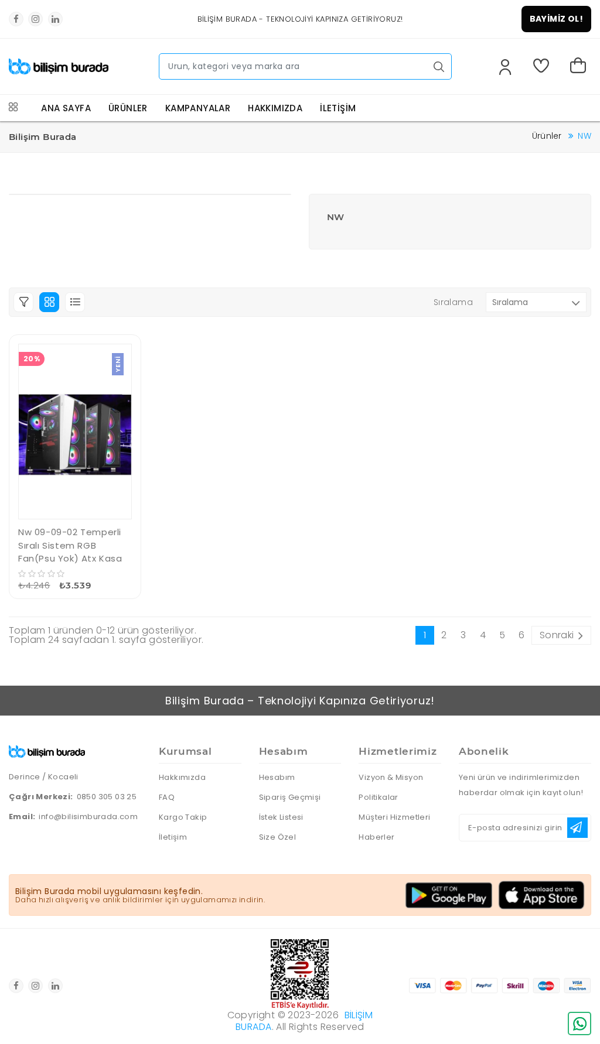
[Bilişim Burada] (47, 749)
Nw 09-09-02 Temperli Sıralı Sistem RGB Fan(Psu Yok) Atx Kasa (70, 545)
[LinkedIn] (55, 19)
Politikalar (378, 797)
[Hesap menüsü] (505, 68)
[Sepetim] (580, 66)
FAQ (167, 797)
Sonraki (557, 635)
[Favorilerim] (543, 66)
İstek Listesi (281, 817)
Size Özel (277, 837)
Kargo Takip (183, 817)
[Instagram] (35, 19)
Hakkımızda (182, 777)
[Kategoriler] (13, 108)
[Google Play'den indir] (448, 895)
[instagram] (35, 985)
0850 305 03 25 (107, 796)
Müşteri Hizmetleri (394, 817)
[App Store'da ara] (541, 895)
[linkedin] (55, 985)
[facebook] (16, 985)
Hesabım (277, 777)
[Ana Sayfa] (58, 63)
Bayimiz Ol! (556, 19)
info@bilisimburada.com (88, 816)
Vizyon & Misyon (391, 777)
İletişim (173, 837)
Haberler (376, 837)
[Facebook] (16, 19)
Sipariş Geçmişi (290, 797)
